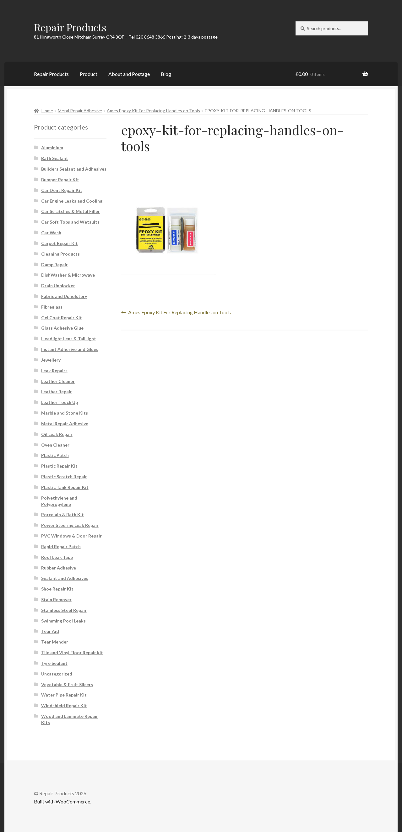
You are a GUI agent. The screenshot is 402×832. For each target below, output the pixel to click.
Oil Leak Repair (57, 434)
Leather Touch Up (59, 402)
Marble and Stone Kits (64, 413)
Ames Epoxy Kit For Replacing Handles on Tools (153, 110)
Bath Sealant (54, 158)
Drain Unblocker (58, 285)
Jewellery (51, 360)
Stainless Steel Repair (64, 610)
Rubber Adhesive (58, 567)
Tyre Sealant (54, 663)
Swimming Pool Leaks (63, 620)
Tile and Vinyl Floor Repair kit (72, 652)
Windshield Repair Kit (64, 705)
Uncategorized (56, 673)
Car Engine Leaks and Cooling (71, 201)
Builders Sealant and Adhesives (73, 169)
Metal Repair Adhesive (80, 110)
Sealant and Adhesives (64, 578)
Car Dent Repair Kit (61, 190)
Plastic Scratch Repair (64, 476)
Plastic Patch (55, 455)
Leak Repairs (54, 370)
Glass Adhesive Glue (62, 328)
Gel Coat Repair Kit (61, 317)
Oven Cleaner (55, 445)
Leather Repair (56, 391)
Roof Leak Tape (57, 557)
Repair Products (70, 27)
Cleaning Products (60, 254)
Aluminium (52, 147)
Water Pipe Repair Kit (64, 694)
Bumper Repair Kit (60, 179)
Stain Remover (56, 599)
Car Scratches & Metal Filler (70, 211)
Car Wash (51, 232)
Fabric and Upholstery (64, 296)
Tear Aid (50, 631)
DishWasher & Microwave (68, 275)
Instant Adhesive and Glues (69, 349)
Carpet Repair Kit (59, 243)
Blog (166, 74)
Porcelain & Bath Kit (62, 514)
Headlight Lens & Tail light (68, 338)
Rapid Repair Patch (61, 546)
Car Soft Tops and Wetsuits (70, 222)
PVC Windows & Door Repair (71, 535)
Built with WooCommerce (62, 801)
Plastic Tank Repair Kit (65, 487)
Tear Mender (54, 641)
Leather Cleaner (58, 381)
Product (88, 74)
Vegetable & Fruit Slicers (67, 684)
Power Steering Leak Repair (70, 525)
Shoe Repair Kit (57, 588)
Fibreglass (51, 307)
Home (47, 110)
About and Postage (129, 74)
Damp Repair (54, 264)
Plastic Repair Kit (59, 466)
